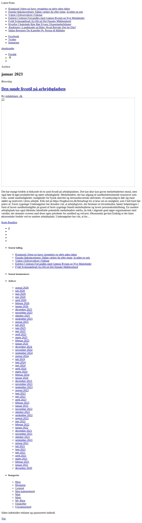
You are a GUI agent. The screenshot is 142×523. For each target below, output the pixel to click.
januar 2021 (21, 464)
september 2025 (24, 318)
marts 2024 (21, 371)
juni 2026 (20, 293)
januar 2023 (21, 405)
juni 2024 (20, 362)
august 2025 (22, 321)
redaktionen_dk (13, 96)
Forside (12, 54)
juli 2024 (20, 359)
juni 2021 (20, 449)
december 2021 (23, 430)
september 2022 (24, 415)
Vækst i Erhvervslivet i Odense (25, 14)
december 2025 (23, 309)
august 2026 (22, 287)
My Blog (20, 500)
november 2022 (23, 408)
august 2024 (22, 356)
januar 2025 (21, 343)
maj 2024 (20, 365)
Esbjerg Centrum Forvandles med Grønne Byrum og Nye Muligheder (46, 18)
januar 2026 (21, 306)
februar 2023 (22, 402)
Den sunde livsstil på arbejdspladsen (33, 89)
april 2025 (20, 334)
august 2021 (22, 443)
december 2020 (23, 468)
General (19, 488)
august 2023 (22, 390)
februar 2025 (22, 340)
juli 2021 (20, 446)
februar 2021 (22, 461)
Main (18, 497)
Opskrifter (20, 503)
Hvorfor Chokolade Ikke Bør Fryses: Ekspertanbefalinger (39, 24)
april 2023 (20, 399)
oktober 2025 (22, 315)
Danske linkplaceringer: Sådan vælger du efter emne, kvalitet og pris (45, 11)
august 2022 (22, 418)
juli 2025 (20, 325)
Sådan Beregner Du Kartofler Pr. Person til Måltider (36, 30)
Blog (18, 482)
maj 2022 (20, 421)
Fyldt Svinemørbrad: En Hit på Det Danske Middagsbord (39, 21)
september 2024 (24, 352)
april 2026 (20, 300)
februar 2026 (22, 303)
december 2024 (23, 346)
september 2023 (24, 387)
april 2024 (20, 368)
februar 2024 (22, 374)
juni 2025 (20, 328)
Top (3, 518)
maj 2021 (20, 452)
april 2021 (20, 455)
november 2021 (23, 433)
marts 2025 (21, 337)
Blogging (20, 485)
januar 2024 (21, 377)
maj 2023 (20, 396)
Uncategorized (23, 506)
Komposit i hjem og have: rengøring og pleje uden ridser (39, 8)
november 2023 (23, 384)
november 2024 (23, 349)
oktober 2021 (22, 436)
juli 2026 (20, 290)
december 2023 (23, 380)
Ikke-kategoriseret (25, 491)
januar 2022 (21, 427)
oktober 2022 (22, 412)
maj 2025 (20, 331)
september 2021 (24, 440)
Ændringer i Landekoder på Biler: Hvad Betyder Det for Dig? (42, 27)
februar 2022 (22, 424)
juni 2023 (20, 393)
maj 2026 (20, 297)
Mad (17, 494)
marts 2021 (21, 458)
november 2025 (23, 312)
